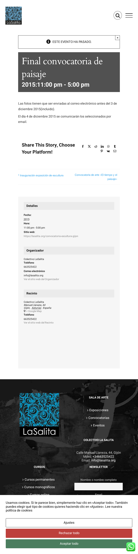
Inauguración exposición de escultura (41, 175)
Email (98, 495)
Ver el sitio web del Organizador (41, 279)
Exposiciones (98, 410)
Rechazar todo (69, 533)
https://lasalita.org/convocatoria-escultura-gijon (51, 236)
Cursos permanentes (40, 480)
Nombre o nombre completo (98, 480)
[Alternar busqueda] (118, 15)
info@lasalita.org (103, 460)
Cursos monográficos (39, 487)
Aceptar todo (69, 543)
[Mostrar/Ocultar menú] (129, 15)
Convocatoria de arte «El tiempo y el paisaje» (96, 177)
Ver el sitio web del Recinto (39, 323)
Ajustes (69, 522)
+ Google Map (34, 311)
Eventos (99, 426)
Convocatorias (98, 418)
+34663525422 (103, 456)
